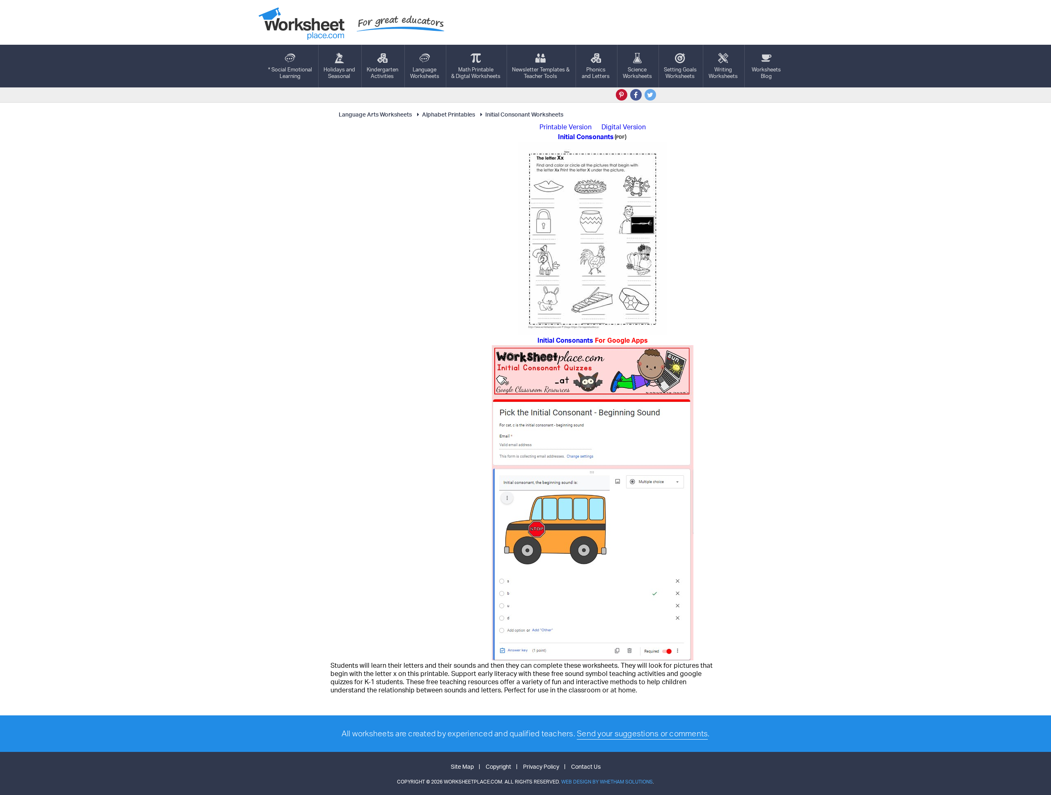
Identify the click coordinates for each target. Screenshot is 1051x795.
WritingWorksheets (723, 72)
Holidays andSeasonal (339, 72)
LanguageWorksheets (424, 72)
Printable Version (565, 127)
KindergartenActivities (382, 72)
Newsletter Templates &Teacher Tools (540, 72)
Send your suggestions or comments (642, 733)
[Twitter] (650, 95)
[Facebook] (636, 95)
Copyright (498, 766)
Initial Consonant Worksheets (524, 114)
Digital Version (623, 127)
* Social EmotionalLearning (290, 72)
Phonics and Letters (596, 72)
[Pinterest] (621, 95)
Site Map (462, 766)
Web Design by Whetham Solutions (607, 782)
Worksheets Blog (766, 72)
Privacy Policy (541, 766)
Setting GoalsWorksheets (680, 72)
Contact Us (586, 766)
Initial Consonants (592, 340)
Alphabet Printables (448, 114)
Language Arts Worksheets (375, 114)
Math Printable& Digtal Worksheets (475, 72)
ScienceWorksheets (637, 72)
